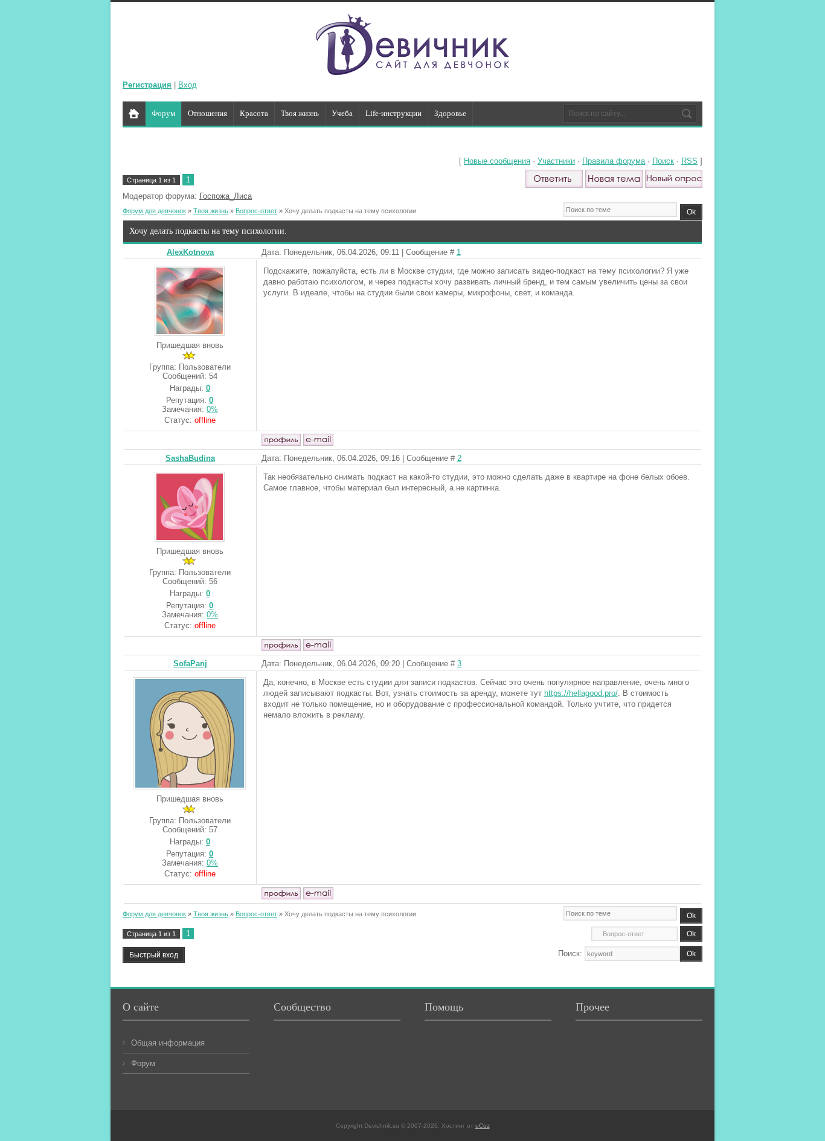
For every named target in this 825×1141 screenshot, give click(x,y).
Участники (556, 161)
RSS (689, 161)
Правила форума (613, 161)
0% (212, 409)
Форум (143, 1063)
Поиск (663, 161)
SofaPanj (190, 663)
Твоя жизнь (210, 210)
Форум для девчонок (154, 210)
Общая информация (168, 1042)
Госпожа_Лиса (225, 196)
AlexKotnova (190, 252)
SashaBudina (190, 458)
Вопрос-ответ (256, 210)
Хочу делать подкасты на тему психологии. (351, 210)
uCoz (482, 1125)
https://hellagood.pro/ (581, 693)
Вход (187, 84)
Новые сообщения (497, 161)
